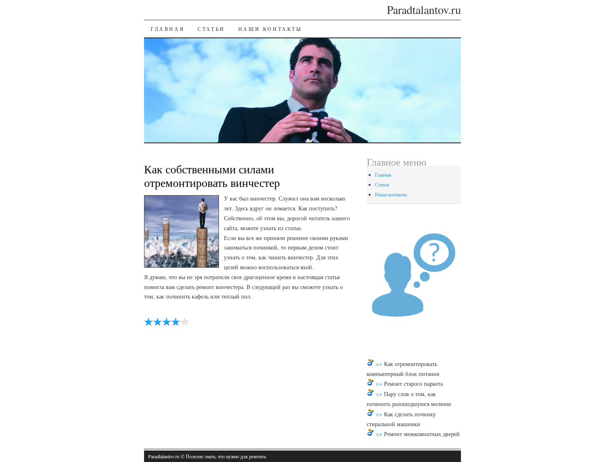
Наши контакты (270, 29)
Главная (167, 29)
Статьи (211, 29)
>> (380, 364)
